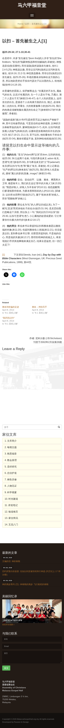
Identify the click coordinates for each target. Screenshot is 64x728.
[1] (3, 254)
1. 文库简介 (11, 441)
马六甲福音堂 (32, 4)
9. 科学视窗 (11, 492)
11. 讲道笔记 (11, 505)
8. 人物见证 (11, 486)
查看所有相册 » (8, 625)
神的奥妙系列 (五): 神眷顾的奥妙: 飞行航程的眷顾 (25, 584)
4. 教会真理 (11, 460)
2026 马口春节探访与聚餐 (12, 620)
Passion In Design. (21, 722)
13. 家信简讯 (11, 518)
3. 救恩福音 (11, 453)
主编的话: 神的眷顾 (11, 561)
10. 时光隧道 (11, 499)
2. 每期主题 (11, 447)
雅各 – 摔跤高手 (39, 307)
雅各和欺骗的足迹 (10, 307)
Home (20, 24)
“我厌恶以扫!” (8, 318)
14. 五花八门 (11, 524)
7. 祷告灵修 (11, 479)
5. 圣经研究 (11, 466)
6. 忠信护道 (11, 473)
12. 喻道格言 (11, 511)
